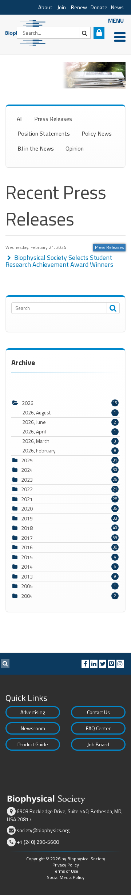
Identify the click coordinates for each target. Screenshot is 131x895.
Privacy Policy (65, 865)
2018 (27, 528)
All (20, 118)
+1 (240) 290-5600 (38, 842)
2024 (27, 470)
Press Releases (53, 118)
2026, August (69, 412)
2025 (27, 460)
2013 (27, 576)
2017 (27, 538)
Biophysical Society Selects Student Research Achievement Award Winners (59, 261)
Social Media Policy (65, 877)
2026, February (69, 450)
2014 (27, 566)
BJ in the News (35, 148)
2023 (27, 479)
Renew (79, 7)
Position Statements (43, 133)
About (45, 7)
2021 (27, 499)
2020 (27, 508)
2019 (27, 518)
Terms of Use (65, 871)
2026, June (69, 422)
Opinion (75, 148)
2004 (27, 596)
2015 (27, 557)
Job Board (98, 744)
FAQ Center (98, 728)
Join (61, 7)
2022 (27, 489)
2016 (27, 547)
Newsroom (33, 728)
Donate (99, 7)
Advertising (32, 712)
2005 (27, 586)
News (117, 7)
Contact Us (98, 712)
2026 (27, 403)
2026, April (69, 431)
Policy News (97, 133)
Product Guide (32, 744)
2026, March (69, 441)
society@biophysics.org (43, 830)
